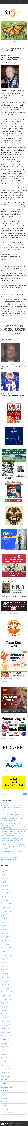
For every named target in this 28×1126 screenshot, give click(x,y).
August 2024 (5, 959)
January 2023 (5, 1028)
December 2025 (6, 900)
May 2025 (4, 926)
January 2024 (5, 984)
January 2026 (5, 896)
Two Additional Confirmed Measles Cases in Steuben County (12, 858)
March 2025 (5, 933)
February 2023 (5, 1025)
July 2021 (4, 1094)
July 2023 (4, 1006)
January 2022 (5, 1072)
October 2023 (5, 995)
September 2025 (6, 911)
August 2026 (5, 871)
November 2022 (6, 1036)
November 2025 (6, 904)
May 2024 (4, 970)
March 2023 (5, 1021)
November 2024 (6, 948)
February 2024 (5, 981)
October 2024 (5, 951)
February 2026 (5, 893)
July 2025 (4, 918)
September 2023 (6, 999)
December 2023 (6, 988)
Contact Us (15, 1)
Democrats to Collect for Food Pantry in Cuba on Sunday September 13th (13, 814)
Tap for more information (9, 613)
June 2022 (4, 1054)
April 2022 (4, 1061)
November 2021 (6, 1080)
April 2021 (4, 1105)
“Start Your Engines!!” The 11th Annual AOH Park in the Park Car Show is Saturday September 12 (13, 833)
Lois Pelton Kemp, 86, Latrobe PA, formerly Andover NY (12, 819)
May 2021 (4, 1102)
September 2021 (6, 1087)
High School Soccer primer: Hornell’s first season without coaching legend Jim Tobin (13, 846)
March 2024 (5, 977)
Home (5, 1)
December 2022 (6, 1032)
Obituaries (9, 1)
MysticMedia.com (15, 1123)
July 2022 (4, 1050)
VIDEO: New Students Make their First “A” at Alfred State (13, 852)
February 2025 (5, 937)
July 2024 (4, 962)
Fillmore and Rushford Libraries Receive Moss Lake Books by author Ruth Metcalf (12, 807)
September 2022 (6, 1043)
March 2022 (5, 1065)
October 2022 (5, 1039)
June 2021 (4, 1098)
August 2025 (5, 915)
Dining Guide (21, 1)
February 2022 (5, 1069)
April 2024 (4, 973)
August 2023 (5, 1003)
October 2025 (5, 907)
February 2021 (5, 1113)
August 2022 (5, 1047)
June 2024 (4, 966)
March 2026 (5, 889)
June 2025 (4, 922)
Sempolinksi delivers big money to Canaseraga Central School (12, 840)
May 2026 (4, 882)
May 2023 (4, 1014)
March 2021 (5, 1109)
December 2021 (6, 1076)
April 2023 (4, 1017)
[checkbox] (3, 1123)
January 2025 (5, 940)
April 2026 (4, 885)
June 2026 (4, 878)
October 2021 (5, 1083)
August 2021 (5, 1091)
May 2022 (4, 1058)
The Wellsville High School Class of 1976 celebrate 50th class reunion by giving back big (13, 826)
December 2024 (6, 944)
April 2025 (4, 929)
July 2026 (4, 875)
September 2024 (6, 955)
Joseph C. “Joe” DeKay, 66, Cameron (12, 395)
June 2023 (4, 1010)
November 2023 (6, 992)
